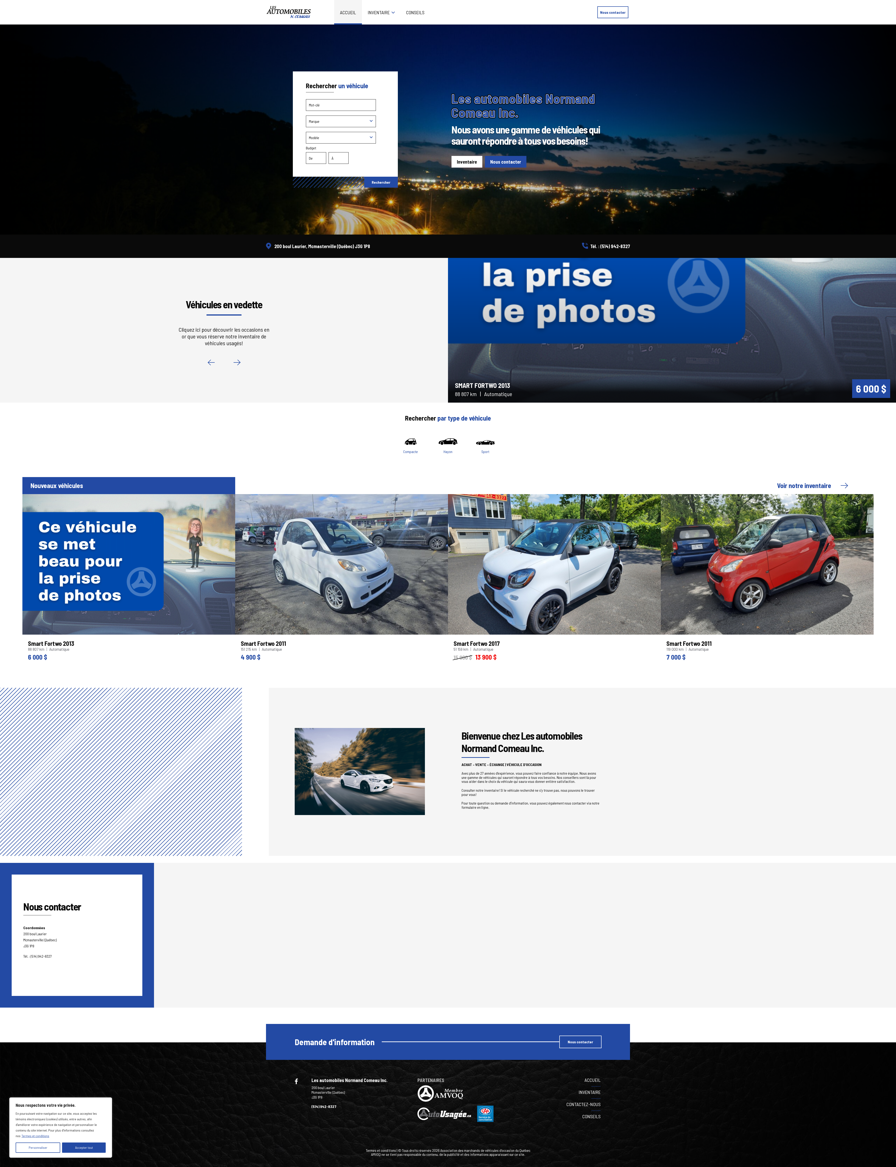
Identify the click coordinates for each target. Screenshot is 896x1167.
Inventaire (379, 12)
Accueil (348, 12)
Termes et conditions (35, 1136)
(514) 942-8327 (615, 246)
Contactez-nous (583, 1104)
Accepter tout (84, 1147)
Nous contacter (613, 12)
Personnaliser (38, 1147)
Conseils (415, 12)
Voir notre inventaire (804, 485)
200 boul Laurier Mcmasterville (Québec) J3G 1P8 (328, 1092)
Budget (311, 148)
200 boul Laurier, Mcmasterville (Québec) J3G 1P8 (322, 246)
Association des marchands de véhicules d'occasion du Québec (485, 1150)
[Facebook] (296, 1081)
